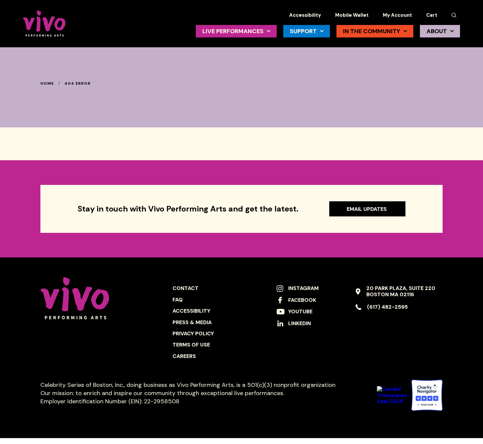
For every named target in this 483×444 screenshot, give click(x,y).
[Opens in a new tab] (427, 395)
